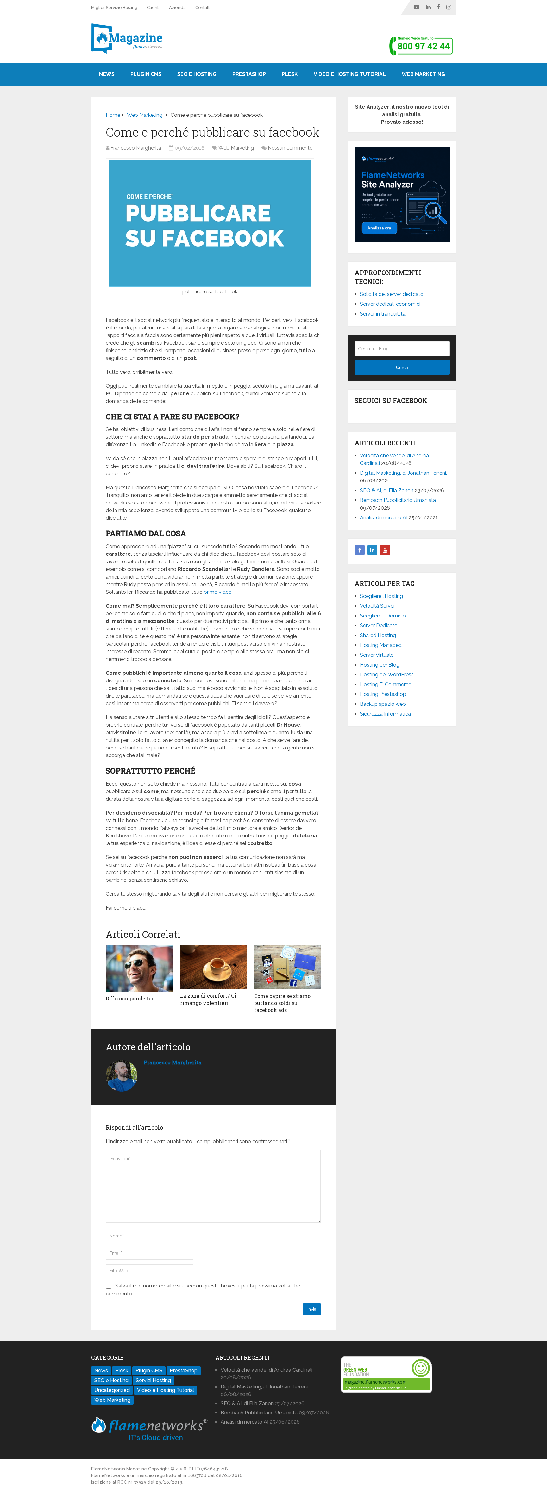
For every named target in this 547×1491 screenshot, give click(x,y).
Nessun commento (290, 148)
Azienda (177, 7)
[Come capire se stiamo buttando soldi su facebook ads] (287, 967)
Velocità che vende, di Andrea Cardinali (266, 1370)
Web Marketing (423, 74)
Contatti (203, 7)
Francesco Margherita (135, 148)
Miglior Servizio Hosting (114, 7)
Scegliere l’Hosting (381, 596)
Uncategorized (112, 1390)
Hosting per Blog (379, 665)
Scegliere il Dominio (383, 616)
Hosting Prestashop (383, 694)
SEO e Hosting (197, 74)
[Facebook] (360, 550)
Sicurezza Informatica (385, 714)
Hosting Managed (381, 645)
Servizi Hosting (153, 1380)
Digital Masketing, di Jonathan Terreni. (403, 473)
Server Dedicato (379, 626)
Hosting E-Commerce (385, 684)
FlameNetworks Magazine (119, 1468)
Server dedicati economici (390, 304)
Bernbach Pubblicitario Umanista (398, 500)
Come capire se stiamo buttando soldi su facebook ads (282, 1003)
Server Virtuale (376, 655)
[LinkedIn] (372, 550)
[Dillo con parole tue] (139, 968)
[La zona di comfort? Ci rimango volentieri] (213, 967)
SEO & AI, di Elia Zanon (386, 490)
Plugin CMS (145, 74)
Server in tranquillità (383, 314)
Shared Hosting (378, 635)
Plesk (290, 74)
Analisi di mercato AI (383, 518)
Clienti (153, 7)
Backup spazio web (383, 704)
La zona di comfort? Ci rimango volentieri (208, 999)
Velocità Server (377, 606)
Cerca (402, 367)
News (107, 74)
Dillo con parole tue (130, 998)
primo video (218, 592)
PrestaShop (249, 74)
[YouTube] (385, 550)
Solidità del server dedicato (392, 294)
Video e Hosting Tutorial (350, 74)
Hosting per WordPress (387, 675)
